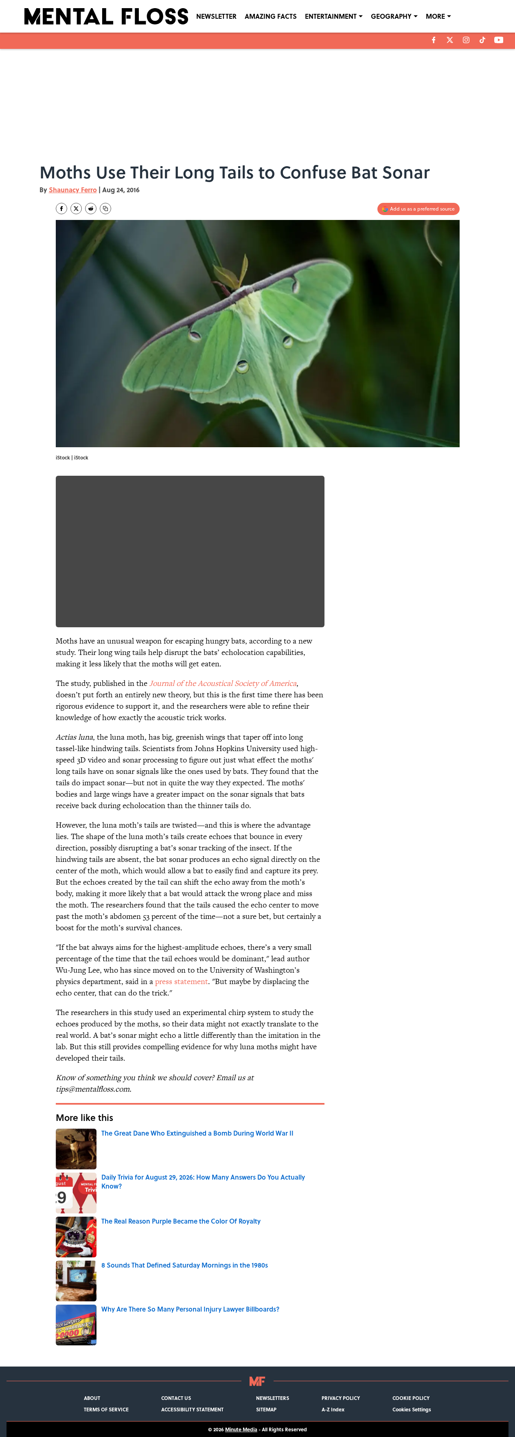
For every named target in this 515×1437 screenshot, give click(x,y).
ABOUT (92, 1398)
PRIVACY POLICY (341, 1398)
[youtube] (499, 40)
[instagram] (466, 40)
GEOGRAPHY (391, 16)
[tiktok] (482, 40)
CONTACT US (176, 1398)
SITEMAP (266, 1409)
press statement (181, 981)
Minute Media (241, 1429)
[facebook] (434, 40)
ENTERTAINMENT (331, 16)
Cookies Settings (411, 1409)
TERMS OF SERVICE (106, 1409)
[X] (450, 40)
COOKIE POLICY (411, 1398)
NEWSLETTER (216, 16)
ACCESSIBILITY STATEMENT (192, 1409)
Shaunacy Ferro (73, 189)
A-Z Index (333, 1409)
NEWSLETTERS (272, 1398)
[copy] (105, 208)
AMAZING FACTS (271, 16)
